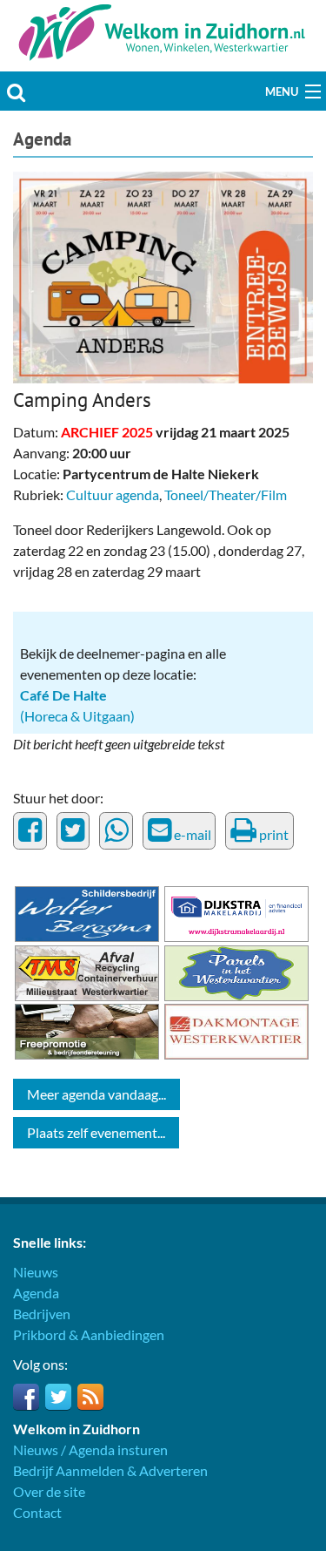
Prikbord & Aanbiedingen (88, 1334)
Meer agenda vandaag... (96, 1094)
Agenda (42, 139)
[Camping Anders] (163, 276)
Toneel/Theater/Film (225, 494)
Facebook (26, 1397)
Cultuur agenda (112, 494)
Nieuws (35, 1271)
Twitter (58, 1397)
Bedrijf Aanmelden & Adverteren (110, 1470)
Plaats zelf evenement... (96, 1132)
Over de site (49, 1491)
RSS (90, 1397)
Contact (37, 1512)
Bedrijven (41, 1313)
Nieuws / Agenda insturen (90, 1449)
